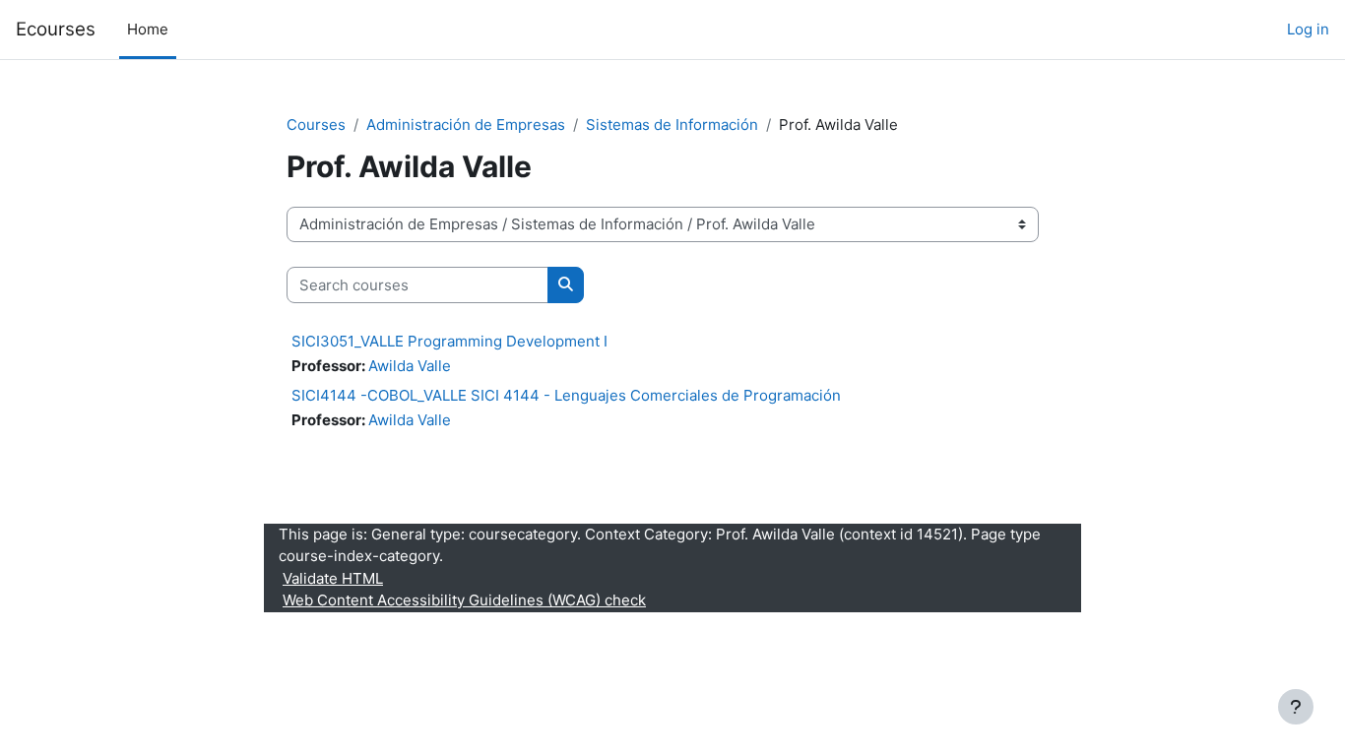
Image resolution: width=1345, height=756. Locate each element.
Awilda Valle (409, 365)
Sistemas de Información (672, 124)
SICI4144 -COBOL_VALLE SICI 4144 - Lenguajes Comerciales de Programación (566, 395)
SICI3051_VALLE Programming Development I (449, 341)
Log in (1308, 29)
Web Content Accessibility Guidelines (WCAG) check (464, 600)
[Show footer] (1295, 706)
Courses (316, 124)
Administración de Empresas (465, 124)
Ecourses (56, 29)
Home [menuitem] (147, 29)
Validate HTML (333, 578)
